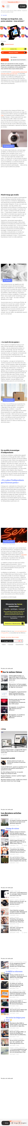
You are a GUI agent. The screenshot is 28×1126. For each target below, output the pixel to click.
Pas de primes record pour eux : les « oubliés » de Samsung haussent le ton (17, 1042)
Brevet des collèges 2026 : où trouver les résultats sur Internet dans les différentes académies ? (18, 1033)
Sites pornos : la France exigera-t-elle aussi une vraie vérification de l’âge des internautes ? (18, 685)
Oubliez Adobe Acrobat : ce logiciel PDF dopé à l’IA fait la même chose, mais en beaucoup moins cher (18, 678)
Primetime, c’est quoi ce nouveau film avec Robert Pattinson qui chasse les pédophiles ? (17, 920)
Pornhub (10, 644)
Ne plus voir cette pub (7, 668)
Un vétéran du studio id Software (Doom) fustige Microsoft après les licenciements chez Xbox (17, 985)
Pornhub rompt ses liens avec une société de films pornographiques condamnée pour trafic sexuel (17, 701)
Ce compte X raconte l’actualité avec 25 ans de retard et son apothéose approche (18, 822)
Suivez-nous (5, 59)
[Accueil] (3, 6)
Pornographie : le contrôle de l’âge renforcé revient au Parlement (17, 716)
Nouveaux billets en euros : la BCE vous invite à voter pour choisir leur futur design (14, 780)
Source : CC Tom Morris (9, 544)
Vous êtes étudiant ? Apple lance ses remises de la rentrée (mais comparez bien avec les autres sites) (18, 859)
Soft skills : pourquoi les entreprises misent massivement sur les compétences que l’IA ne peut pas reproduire (18, 929)
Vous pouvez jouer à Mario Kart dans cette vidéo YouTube (18, 1010)
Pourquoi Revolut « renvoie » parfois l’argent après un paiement (13, 776)
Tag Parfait (24, 554)
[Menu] (8, 6)
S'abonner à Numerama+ (13, 623)
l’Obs (2, 115)
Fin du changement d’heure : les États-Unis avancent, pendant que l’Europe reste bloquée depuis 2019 (18, 965)
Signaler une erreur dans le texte (10, 637)
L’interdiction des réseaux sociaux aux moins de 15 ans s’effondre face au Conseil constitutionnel (18, 850)
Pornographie (19, 644)
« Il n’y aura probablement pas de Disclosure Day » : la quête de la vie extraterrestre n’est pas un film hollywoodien (18, 1051)
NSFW (4, 644)
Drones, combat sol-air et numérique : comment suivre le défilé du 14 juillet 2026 (18, 976)
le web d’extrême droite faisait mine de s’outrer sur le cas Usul (14, 72)
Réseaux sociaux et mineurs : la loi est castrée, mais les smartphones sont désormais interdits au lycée (18, 833)
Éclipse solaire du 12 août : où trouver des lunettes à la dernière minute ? (16, 762)
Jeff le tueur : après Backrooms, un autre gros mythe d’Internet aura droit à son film (18, 894)
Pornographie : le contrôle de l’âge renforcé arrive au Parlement (17, 708)
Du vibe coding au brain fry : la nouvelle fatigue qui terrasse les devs (12, 772)
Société (5, 15)
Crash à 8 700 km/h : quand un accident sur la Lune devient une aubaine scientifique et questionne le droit (14, 768)
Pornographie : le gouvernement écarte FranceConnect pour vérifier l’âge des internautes (17, 693)
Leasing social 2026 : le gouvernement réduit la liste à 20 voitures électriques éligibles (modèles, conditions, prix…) (18, 1002)
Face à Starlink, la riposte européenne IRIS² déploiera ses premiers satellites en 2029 (18, 912)
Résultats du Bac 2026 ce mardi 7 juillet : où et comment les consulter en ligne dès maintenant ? (18, 1024)
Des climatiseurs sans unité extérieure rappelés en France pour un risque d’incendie (18, 994)
